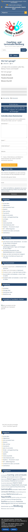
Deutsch (5, 209)
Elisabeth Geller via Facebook (10, 277)
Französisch (6, 213)
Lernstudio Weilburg (7, 492)
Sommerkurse (22, 503)
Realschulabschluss (12, 501)
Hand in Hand (17, 483)
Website (3, 151)
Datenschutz (4, 479)
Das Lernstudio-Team (8, 207)
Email (2, 182)
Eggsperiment (16, 479)
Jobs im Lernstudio (8, 215)
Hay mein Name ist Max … (20, 272)
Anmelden (5, 288)
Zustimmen (5, 529)
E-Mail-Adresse (5, 146)
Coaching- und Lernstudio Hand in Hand (11, 477)
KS (12, 63)
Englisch (23, 479)
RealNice (4, 501)
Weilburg (18, 505)
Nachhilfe (6, 496)
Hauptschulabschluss (6, 485)
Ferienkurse (13, 481)
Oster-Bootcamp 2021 (8, 225)
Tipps (10, 506)
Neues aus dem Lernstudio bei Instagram (14, 254)
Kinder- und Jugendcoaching (10, 217)
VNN (12, 506)
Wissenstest (15, 98)
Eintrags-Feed (6, 290)
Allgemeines (6, 205)
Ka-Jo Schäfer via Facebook (10, 274)
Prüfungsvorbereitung (16, 499)
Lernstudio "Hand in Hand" (19, 489)
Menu (16, 55)
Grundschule (4, 483)
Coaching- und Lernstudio (17, 475)
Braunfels (5, 475)
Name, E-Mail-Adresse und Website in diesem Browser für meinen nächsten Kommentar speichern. (12, 158)
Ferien (2, 481)
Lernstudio (6, 489)
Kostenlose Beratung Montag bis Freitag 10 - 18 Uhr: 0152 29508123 (14, 2)
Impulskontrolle (4, 486)
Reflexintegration (5, 503)
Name (3, 140)
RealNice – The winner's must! (11, 227)
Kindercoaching (21, 486)
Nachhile (20, 494)
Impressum (20, 270)
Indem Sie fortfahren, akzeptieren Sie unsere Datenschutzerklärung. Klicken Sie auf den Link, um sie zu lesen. (14, 189)
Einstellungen (5, 526)
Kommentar (4, 123)
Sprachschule (4, 506)
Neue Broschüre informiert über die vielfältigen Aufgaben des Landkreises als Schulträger (14, 109)
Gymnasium (10, 483)
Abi (1, 475)
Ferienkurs (7, 481)
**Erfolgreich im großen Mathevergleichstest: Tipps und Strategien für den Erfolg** (14, 247)
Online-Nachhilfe (7, 223)
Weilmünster (4, 508)
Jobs (9, 486)
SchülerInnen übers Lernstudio (11, 230)
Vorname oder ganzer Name (8, 177)
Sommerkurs (6, 232)
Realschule (19, 501)
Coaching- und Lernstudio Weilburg (14, 43)
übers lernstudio (10, 508)
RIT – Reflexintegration (9, 229)
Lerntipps (5, 219)
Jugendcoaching (13, 486)
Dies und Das (6, 98)
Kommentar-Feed (7, 292)
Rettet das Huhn (14, 503)
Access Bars (6, 203)
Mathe (4, 221)
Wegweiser (5, 12)
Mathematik (14, 494)
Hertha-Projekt (23, 485)
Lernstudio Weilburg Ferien (20, 491)
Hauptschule (15, 485)
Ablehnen (14, 529)
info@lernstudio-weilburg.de (15, 5)
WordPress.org (7, 294)
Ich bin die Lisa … (14, 104)
